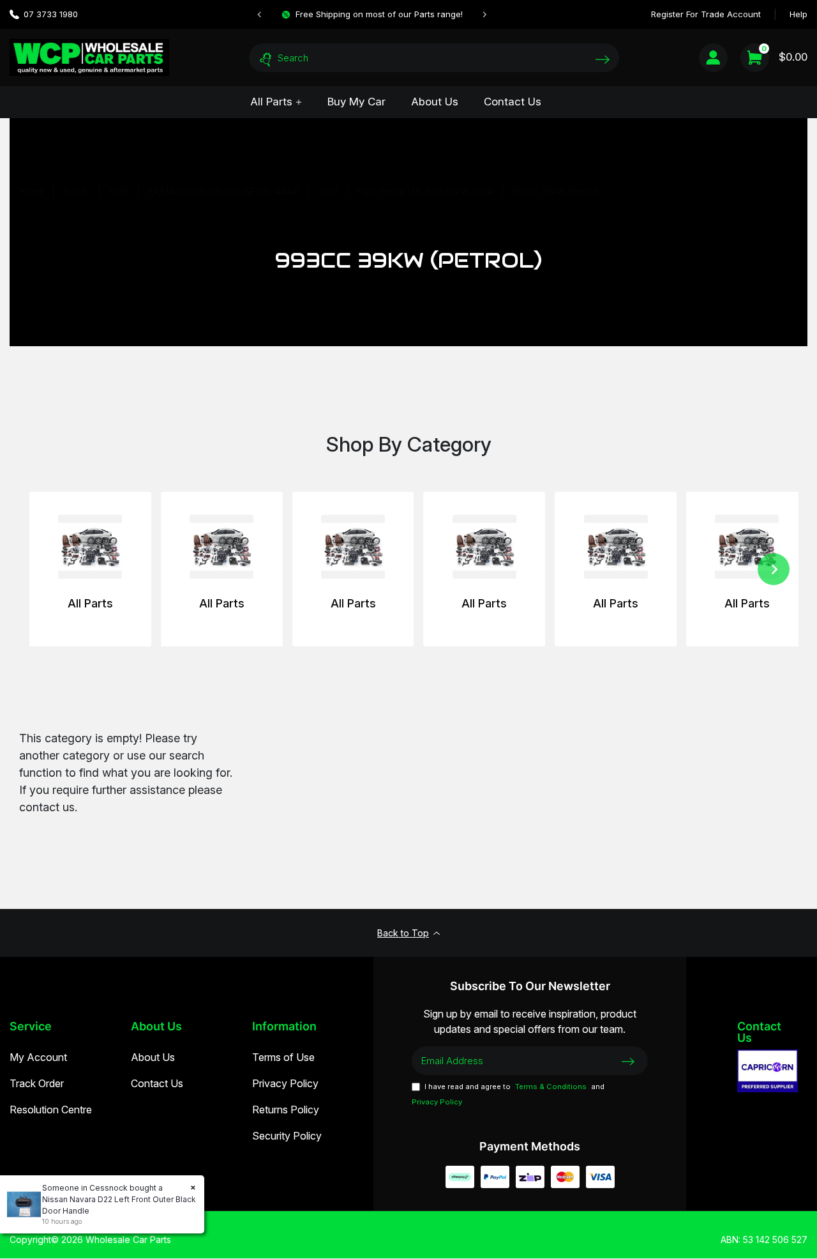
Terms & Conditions (551, 1086)
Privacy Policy (285, 1083)
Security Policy (287, 1135)
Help (798, 14)
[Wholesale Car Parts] (89, 57)
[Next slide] (484, 14)
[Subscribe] (628, 1060)
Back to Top (403, 932)
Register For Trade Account (706, 14)
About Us (434, 101)
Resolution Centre (51, 1109)
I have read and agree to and (508, 1094)
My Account (38, 1057)
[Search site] (603, 59)
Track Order (37, 1083)
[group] (90, 569)
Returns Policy (285, 1109)
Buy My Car (356, 101)
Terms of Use (283, 1057)
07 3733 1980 (51, 14)
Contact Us (512, 101)
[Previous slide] (260, 14)
